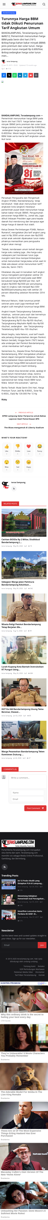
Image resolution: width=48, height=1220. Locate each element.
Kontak (42, 975)
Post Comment (33, 808)
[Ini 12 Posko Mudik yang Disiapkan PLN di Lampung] (9, 884)
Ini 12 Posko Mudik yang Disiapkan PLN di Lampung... (30, 882)
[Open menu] (4, 4)
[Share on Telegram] (25, 75)
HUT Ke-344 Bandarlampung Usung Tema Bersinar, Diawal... (23, 710)
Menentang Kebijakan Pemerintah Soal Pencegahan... (31, 897)
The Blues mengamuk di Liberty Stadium (24, 427)
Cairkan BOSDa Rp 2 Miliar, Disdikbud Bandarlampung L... (21, 541)
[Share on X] (9, 75)
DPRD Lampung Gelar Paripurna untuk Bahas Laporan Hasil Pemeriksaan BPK (24, 417)
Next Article (22, 424)
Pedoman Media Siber (23, 972)
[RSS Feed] (14, 488)
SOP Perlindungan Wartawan (32, 969)
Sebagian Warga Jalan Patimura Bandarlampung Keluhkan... (18, 583)
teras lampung (18, 482)
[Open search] (44, 4)
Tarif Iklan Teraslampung (25, 975)
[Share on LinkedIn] (20, 75)
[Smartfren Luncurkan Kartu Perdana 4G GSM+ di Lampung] (9, 915)
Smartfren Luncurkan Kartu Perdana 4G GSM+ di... (30, 912)
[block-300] (24, 168)
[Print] (36, 75)
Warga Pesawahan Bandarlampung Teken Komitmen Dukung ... (23, 753)
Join (42, 945)
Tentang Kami (29, 966)
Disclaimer (40, 972)
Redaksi (41, 966)
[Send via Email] (30, 75)
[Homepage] (24, 4)
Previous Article (25, 412)
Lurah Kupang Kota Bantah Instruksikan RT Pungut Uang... (23, 668)
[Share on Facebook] (4, 75)
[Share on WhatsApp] (14, 75)
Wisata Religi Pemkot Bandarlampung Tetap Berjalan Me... (21, 626)
